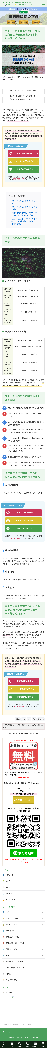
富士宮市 (41, 719)
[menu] (43, 3)
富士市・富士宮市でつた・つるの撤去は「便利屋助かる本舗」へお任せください (24, 221)
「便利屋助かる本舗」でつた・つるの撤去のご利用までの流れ (24, 214)
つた (23, 719)
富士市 (18, 719)
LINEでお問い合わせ (25, 169)
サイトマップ (7, 1032)
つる (28, 719)
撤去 (34, 719)
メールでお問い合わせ (25, 161)
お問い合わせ (24, 800)
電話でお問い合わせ (25, 153)
